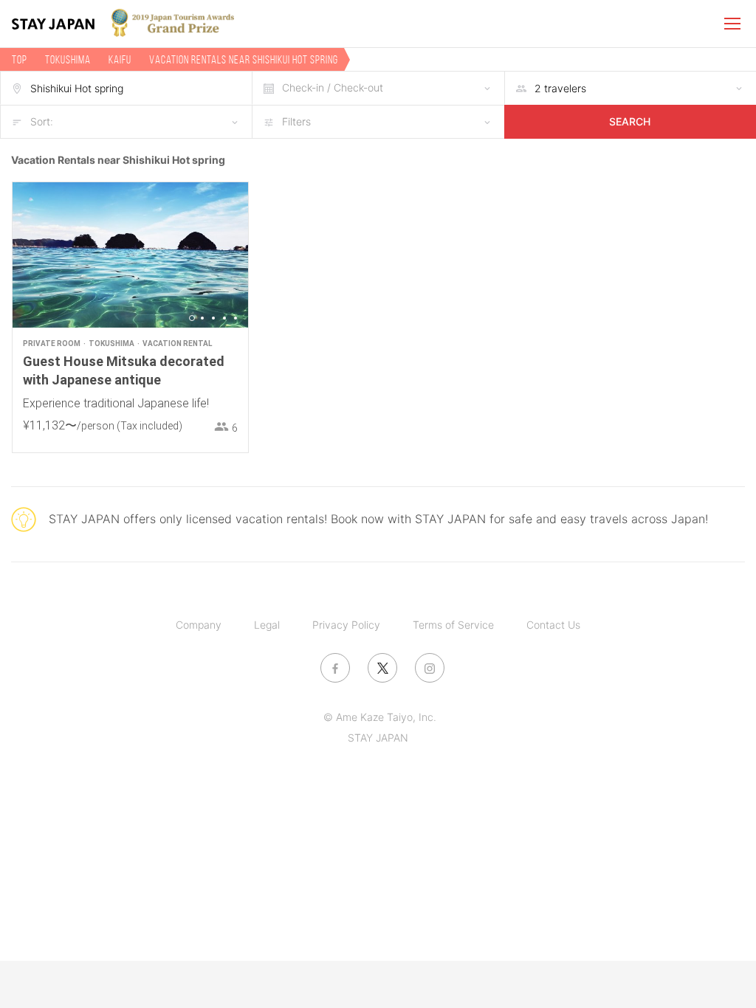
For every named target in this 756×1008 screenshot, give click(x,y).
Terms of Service (453, 624)
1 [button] (192, 318)
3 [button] (213, 318)
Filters (296, 121)
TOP (19, 59)
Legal (267, 624)
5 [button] (235, 318)
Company (198, 624)
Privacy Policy (346, 624)
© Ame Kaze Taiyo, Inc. (379, 717)
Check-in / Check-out (332, 87)
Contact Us (553, 624)
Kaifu (120, 59)
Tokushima (68, 59)
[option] (130, 255)
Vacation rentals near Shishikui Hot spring (243, 59)
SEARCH (629, 121)
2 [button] (202, 318)
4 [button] (224, 318)
